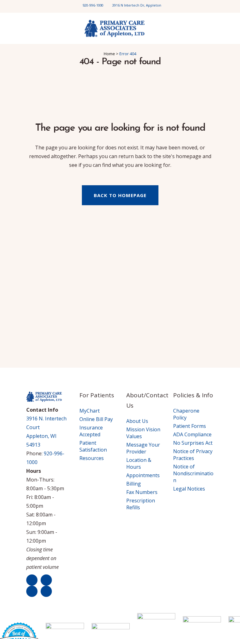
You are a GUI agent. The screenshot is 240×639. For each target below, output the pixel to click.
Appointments (143, 475)
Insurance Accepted (91, 431)
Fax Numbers (142, 492)
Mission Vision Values (143, 433)
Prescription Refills (140, 504)
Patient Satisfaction (93, 446)
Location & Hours (138, 463)
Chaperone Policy (186, 414)
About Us (137, 421)
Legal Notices (189, 488)
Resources (91, 458)
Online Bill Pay (96, 419)
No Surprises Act (192, 442)
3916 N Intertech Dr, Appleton (136, 5)
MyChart (89, 410)
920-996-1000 (93, 5)
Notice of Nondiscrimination (193, 473)
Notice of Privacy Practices (192, 455)
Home (109, 53)
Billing (133, 483)
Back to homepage (120, 195)
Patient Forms (189, 426)
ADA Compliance (192, 434)
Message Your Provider (143, 448)
